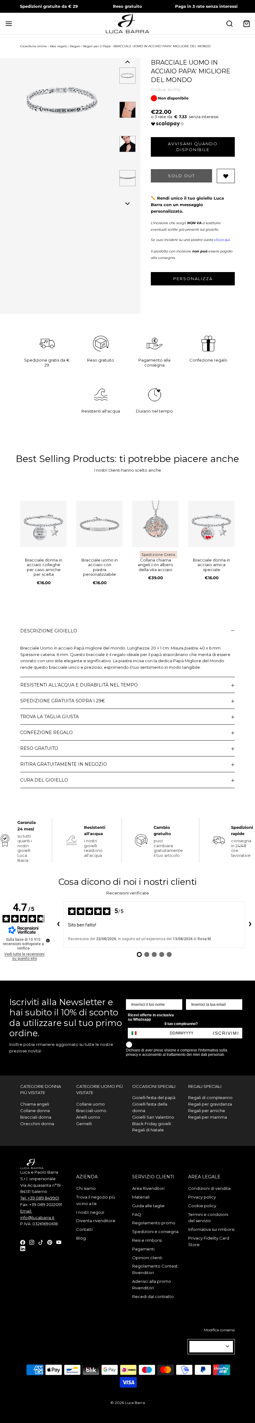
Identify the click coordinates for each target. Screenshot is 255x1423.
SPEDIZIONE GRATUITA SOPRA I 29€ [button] (62, 701)
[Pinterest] (49, 1241)
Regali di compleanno (210, 1097)
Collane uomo (90, 1104)
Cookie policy (202, 1205)
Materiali (141, 1196)
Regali (75, 46)
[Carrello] (246, 23)
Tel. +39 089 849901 (39, 1197)
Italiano (208, 1346)
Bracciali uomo (91, 1110)
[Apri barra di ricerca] (229, 23)
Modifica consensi (219, 1330)
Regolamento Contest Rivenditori (155, 1269)
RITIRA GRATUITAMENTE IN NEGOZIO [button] (63, 764)
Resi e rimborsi (147, 1240)
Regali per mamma (207, 1117)
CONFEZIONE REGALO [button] (46, 732)
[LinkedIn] (22, 1248)
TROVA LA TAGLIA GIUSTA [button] (49, 716)
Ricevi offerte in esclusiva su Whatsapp (151, 1017)
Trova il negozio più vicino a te (95, 1200)
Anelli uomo (88, 1117)
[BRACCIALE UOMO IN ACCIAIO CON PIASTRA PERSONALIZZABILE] (99, 524)
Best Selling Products (65, 458)
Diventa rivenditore (95, 1220)
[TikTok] (40, 1241)
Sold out (181, 175)
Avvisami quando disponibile (193, 146)
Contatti (84, 1229)
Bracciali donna (35, 1117)
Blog (81, 1238)
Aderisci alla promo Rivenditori (151, 1284)
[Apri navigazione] (8, 23)
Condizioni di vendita (209, 1188)
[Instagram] (31, 1241)
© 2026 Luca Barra (127, 1402)
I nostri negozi (90, 1212)
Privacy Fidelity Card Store (208, 1241)
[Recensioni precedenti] (58, 924)
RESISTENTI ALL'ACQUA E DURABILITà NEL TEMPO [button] (79, 685)
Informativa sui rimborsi (211, 1229)
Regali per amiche (206, 1110)
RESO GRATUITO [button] (39, 748)
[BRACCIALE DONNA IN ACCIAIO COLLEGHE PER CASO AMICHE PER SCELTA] (43, 524)
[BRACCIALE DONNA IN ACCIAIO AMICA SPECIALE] (211, 524)
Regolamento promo (153, 1222)
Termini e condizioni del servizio (208, 1217)
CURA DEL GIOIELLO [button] (44, 780)
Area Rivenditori (148, 1188)
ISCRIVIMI (226, 1033)
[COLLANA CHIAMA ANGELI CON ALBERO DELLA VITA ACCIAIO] (155, 524)
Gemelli (84, 1123)
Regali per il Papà (97, 46)
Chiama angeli (34, 1104)
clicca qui (222, 240)
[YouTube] (58, 1241)
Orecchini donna (37, 1123)
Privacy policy (202, 1196)
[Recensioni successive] (250, 924)
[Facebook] (22, 1241)
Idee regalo (58, 46)
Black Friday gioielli (151, 1123)
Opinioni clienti (147, 1257)
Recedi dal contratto (153, 1296)
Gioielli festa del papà (153, 1097)
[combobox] (137, 1033)
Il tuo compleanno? (181, 1024)
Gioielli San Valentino (153, 1117)
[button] (127, 62)
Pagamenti (143, 1248)
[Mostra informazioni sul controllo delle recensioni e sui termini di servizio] (47, 940)
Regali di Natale (148, 1129)
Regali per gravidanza (210, 1104)
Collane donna (35, 1110)
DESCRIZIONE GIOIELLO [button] (48, 631)
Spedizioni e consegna (155, 1231)
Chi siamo (86, 1188)
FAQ (136, 1214)
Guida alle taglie (148, 1205)
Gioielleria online (33, 46)
